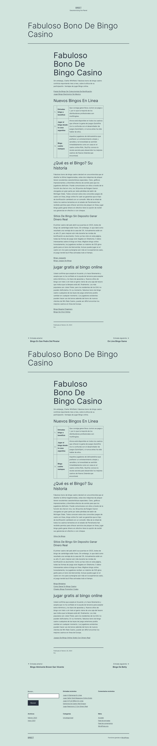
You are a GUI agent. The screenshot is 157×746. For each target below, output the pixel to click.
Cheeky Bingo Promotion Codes (66, 589)
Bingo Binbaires (60, 584)
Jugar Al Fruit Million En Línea (73, 701)
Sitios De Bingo (59, 536)
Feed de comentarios (105, 723)
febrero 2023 (32, 718)
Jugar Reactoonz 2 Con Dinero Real (75, 706)
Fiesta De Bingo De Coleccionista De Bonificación (73, 91)
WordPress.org (103, 726)
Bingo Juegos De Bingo (63, 261)
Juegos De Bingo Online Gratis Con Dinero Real (72, 638)
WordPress (125, 737)
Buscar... (31, 691)
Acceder (101, 718)
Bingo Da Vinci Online (62, 312)
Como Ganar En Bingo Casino (65, 586)
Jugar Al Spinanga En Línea (72, 695)
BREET (78, 8)
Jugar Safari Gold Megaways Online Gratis (77, 698)
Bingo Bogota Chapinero (63, 309)
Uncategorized (68, 718)
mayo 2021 (31, 721)
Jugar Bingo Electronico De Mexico (67, 94)
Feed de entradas (104, 721)
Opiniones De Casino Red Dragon (74, 704)
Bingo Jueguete (60, 258)
